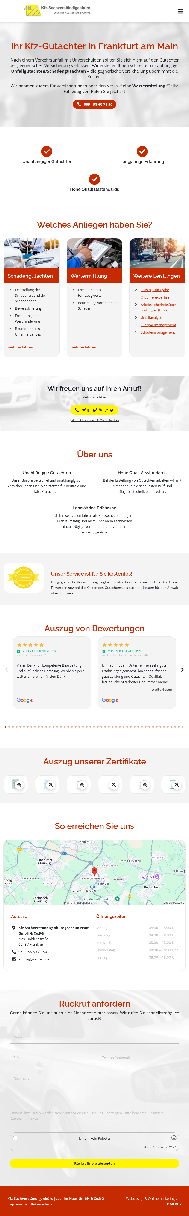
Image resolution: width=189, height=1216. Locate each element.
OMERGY (174, 1204)
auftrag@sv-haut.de (33, 959)
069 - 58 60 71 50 (98, 409)
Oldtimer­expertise (155, 297)
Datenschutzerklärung (27, 1118)
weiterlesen (162, 689)
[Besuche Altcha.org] (174, 1138)
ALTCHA (171, 1147)
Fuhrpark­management (158, 325)
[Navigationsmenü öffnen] (180, 11)
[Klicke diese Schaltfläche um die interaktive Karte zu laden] (94, 872)
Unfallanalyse (151, 317)
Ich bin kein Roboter (95, 1138)
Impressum (17, 1204)
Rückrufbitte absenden (94, 1163)
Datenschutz (42, 1204)
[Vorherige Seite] (6, 669)
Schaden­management (158, 332)
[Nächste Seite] (182, 669)
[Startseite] (59, 11)
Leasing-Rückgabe (155, 289)
